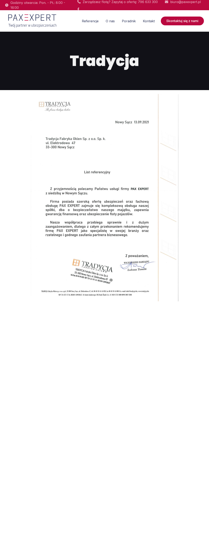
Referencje (90, 21)
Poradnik (129, 21)
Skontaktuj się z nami (182, 21)
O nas (110, 21)
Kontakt (149, 21)
